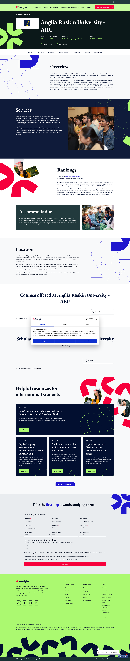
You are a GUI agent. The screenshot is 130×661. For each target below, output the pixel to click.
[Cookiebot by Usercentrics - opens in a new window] (86, 319)
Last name (55, 518)
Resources (74, 7)
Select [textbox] (54, 528)
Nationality (55, 525)
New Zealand (68, 600)
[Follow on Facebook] (24, 602)
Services (55, 7)
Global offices (105, 591)
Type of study (29, 532)
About (103, 584)
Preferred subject (57, 532)
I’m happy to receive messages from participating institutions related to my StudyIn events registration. (52, 559)
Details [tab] (65, 324)
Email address (28, 525)
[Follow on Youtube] (30, 602)
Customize (64, 341)
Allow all (86, 341)
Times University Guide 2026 (73, 176)
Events (82, 7)
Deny (43, 341)
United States (69, 603)
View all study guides (64, 484)
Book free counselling (103, 7)
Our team (104, 588)
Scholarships (86, 594)
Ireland (67, 597)
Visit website (63, 44)
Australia (67, 588)
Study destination (85, 532)
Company (88, 7)
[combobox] (82, 521)
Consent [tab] (42, 324)
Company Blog (87, 600)
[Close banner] (96, 319)
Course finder (48, 7)
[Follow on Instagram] (36, 602)
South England (47, 44)
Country (27, 545)
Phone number (84, 518)
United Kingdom (69, 584)
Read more (24, 430)
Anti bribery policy (107, 594)
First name (28, 518)
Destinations (37, 7)
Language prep (65, 7)
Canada (67, 591)
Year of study (84, 525)
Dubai (66, 594)
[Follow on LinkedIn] (18, 602)
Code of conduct (106, 597)
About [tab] (87, 324)
